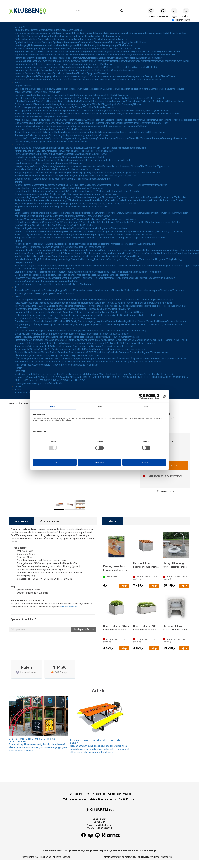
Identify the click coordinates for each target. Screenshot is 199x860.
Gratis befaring (32, 231)
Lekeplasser (21, 262)
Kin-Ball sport (28, 116)
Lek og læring (21, 299)
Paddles (100, 315)
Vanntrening (21, 76)
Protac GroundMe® (71, 222)
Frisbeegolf (94, 98)
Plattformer (106, 64)
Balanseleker (31, 154)
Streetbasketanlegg (186, 253)
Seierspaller (151, 253)
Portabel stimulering (98, 231)
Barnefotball (27, 321)
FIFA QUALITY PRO (120, 377)
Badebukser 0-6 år (46, 36)
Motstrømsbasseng (31, 33)
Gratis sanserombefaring (56, 278)
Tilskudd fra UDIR (116, 343)
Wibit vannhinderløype (72, 330)
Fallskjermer (54, 147)
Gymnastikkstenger (94, 120)
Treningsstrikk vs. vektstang (36, 355)
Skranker (30, 138)
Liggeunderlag (42, 107)
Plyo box (59, 188)
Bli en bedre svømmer (121, 312)
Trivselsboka (166, 290)
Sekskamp (163, 358)
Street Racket (107, 302)
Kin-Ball (102, 89)
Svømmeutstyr (22, 70)
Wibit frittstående (65, 79)
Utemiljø (19, 271)
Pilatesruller (157, 200)
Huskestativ (87, 166)
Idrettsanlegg (98, 101)
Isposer (108, 101)
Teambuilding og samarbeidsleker (31, 147)
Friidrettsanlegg (93, 253)
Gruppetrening (22, 194)
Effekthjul (72, 231)
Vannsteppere (110, 76)
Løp (90, 104)
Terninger (98, 151)
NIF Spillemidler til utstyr (73, 340)
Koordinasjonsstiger (80, 132)
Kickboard (23, 315)
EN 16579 (61, 377)
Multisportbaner (133, 101)
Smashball (145, 89)
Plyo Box (68, 185)
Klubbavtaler (34, 315)
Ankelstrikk (57, 312)
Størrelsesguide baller (96, 309)
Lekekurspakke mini (87, 290)
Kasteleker (81, 151)
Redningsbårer (70, 45)
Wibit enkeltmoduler (47, 79)
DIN (42, 377)
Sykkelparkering (101, 271)
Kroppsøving (21, 120)
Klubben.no (26, 403)
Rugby (150, 98)
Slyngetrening (103, 185)
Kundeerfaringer (76, 361)
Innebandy (107, 113)
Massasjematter (66, 219)
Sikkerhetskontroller (25, 284)
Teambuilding (139, 147)
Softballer (155, 89)
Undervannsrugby (106, 58)
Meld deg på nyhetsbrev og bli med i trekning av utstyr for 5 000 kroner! (99, 799)
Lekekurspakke (104, 290)
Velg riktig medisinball (76, 355)
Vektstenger (97, 188)
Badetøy (106, 312)
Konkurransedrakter (108, 39)
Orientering (141, 98)
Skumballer (80, 157)
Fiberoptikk (82, 231)
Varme (94, 110)
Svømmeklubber (23, 61)
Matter (152, 120)
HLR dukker (82, 45)
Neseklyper (73, 70)
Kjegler (145, 120)
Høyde (59, 104)
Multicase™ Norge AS (161, 857)
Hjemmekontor (100, 349)
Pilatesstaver (169, 200)
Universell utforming (129, 33)
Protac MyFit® (124, 222)
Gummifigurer (62, 166)
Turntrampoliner (170, 138)
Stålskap (54, 247)
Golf (57, 175)
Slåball (57, 302)
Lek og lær (20, 144)
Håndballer (73, 89)
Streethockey (138, 110)
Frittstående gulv (52, 123)
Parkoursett (28, 200)
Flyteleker (82, 73)
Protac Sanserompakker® (161, 222)
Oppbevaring (47, 33)
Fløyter (51, 132)
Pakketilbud (174, 120)
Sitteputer (81, 216)
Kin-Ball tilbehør (42, 116)
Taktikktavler (170, 101)
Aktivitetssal (45, 256)
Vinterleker (20, 178)
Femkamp (173, 358)
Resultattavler (101, 259)
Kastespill (65, 163)
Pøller (169, 213)
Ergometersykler (125, 197)
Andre (107, 178)
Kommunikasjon (180, 213)
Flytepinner (92, 73)
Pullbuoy (108, 67)
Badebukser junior (64, 36)
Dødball (79, 299)
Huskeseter (100, 265)
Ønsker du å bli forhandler (82, 284)
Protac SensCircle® (35, 225)
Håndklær (69, 67)
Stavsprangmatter (142, 123)
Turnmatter (156, 123)
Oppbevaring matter (62, 126)
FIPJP (134, 377)
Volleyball (19, 141)
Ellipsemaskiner (109, 197)
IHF (145, 377)
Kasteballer (93, 89)
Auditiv (75, 234)
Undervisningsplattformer (148, 61)
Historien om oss (60, 361)
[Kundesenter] (163, 11)
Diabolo (29, 172)
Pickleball (142, 126)
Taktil (107, 234)
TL (16, 287)
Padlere (89, 67)
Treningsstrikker (153, 76)
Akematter (39, 178)
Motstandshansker (67, 76)
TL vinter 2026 (119, 290)
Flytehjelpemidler (23, 42)
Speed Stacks (108, 147)
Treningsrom (154, 271)
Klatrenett (107, 166)
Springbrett (80, 138)
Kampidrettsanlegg (61, 259)
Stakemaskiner (140, 197)
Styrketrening (84, 321)
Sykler (62, 175)
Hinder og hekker (62, 132)
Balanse (40, 160)
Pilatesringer (145, 200)
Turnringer (157, 138)
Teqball (112, 271)
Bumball (53, 299)
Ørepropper (128, 70)
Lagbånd (94, 132)
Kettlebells (27, 188)
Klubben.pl (150, 850)
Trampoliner (115, 160)
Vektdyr (106, 216)
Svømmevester (101, 42)
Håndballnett (67, 113)
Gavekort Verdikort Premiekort (93, 61)
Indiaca (76, 113)
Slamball (67, 188)
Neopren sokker (78, 337)
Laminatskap (64, 247)
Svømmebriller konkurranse (118, 51)
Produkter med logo (31, 58)
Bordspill (23, 175)
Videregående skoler (119, 358)
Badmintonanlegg (60, 256)
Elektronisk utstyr (104, 54)
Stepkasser (115, 185)
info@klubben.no (68, 606)
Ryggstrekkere (129, 219)
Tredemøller (180, 197)
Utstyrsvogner (91, 126)
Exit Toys (182, 358)
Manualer (37, 188)
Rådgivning (118, 250)
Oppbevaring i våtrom (119, 126)
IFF (142, 377)
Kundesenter (114, 794)
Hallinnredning (31, 259)
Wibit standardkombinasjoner (97, 79)
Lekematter (62, 169)
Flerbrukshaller (118, 256)
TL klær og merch (23, 293)
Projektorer (113, 231)
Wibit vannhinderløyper (177, 33)
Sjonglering (20, 172)
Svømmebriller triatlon (169, 51)
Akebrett (29, 178)
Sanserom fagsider (24, 234)
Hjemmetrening (22, 197)
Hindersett (109, 120)
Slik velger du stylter (157, 324)
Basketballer (26, 89)
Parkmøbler (87, 271)
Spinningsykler (167, 197)
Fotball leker (39, 321)
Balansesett (44, 154)
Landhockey (126, 110)
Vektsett (87, 188)
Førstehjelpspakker (64, 110)
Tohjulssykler (116, 175)
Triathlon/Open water (112, 70)
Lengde (84, 104)
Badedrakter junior (65, 39)
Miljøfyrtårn (104, 374)
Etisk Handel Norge (119, 374)
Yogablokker (49, 206)
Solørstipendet (54, 340)
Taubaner (179, 265)
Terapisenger (101, 237)
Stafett (118, 104)
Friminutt (34, 333)
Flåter (100, 73)
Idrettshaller (21, 256)
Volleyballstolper (57, 141)
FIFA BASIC (91, 377)
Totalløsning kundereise (44, 244)
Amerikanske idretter (43, 98)
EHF (46, 377)
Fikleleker (33, 216)
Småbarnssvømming (25, 48)
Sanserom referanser (44, 234)
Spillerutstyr (147, 101)
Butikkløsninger (103, 244)
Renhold (69, 33)
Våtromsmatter (154, 58)
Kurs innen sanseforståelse (64, 281)
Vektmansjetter (80, 191)
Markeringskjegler (107, 132)
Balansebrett (29, 213)
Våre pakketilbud (137, 358)
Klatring (132, 98)
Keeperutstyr (118, 101)
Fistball (85, 98)
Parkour (133, 126)
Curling (47, 175)
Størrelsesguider (23, 337)
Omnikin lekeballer (59, 116)
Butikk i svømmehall (51, 330)
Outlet (18, 386)
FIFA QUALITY (104, 377)
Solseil (63, 268)
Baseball (53, 160)
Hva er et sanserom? (62, 346)
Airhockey (32, 299)
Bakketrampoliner (39, 268)
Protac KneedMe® (90, 222)
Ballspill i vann (59, 73)
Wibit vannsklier (154, 79)
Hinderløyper (75, 166)
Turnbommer (122, 138)
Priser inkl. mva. (182, 20)
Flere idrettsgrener (24, 98)
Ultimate (157, 302)
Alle (33, 358)
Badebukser (21, 36)
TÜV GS (41, 380)
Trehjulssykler (129, 175)
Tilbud (18, 389)
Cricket (74, 98)
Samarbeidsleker (93, 147)
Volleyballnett (42, 141)
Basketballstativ (76, 95)
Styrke (53, 194)
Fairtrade (77, 377)
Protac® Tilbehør (85, 225)
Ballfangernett (28, 101)
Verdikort (61, 365)
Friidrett (18, 104)
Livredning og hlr (151, 54)
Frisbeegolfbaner (109, 253)
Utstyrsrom (160, 259)
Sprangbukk (55, 138)
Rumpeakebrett (96, 178)
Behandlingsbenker (45, 110)
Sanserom (20, 231)
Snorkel (124, 315)
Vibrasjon (125, 234)
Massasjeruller (98, 219)
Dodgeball (37, 89)
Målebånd (97, 104)
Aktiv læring (20, 151)
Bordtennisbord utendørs (52, 271)
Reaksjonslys (90, 185)
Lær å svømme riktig (86, 315)
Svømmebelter (86, 42)
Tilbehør (113, 42)
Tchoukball (159, 98)
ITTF (152, 377)
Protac (103, 337)
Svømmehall (21, 54)
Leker (95, 160)
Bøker (42, 151)
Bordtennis (123, 95)
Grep (95, 203)
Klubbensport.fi (127, 850)
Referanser (59, 33)
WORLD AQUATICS (54, 380)
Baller (17, 89)
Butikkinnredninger (87, 54)
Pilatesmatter (132, 200)
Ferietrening (65, 349)
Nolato (89, 337)
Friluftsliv (19, 107)
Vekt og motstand (136, 76)
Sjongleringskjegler (89, 172)
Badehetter (35, 70)
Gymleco (89, 349)
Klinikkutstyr (117, 213)
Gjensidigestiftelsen (112, 340)
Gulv (105, 206)
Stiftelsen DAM (129, 340)
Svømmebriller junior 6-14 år (69, 51)
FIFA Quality (72, 321)
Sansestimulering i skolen (122, 346)
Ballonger (29, 157)
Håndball (19, 113)
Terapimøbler (74, 237)
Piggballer (63, 237)
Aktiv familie (152, 358)
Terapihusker (125, 237)
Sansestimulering (63, 234)
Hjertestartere (39, 45)
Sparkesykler (103, 175)
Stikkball (164, 89)
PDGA (162, 377)
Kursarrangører (93, 64)
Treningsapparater (68, 203)
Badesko (122, 39)
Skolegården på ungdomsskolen (70, 275)
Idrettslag (93, 330)
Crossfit (18, 188)
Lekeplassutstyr (22, 166)
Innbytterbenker (126, 253)
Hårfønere (88, 247)
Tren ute (134, 352)
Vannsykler (122, 76)
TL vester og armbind (63, 293)
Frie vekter (20, 191)
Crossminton (54, 129)
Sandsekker (56, 191)
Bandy (108, 110)
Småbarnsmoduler (77, 169)
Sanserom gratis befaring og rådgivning (163, 231)
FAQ (33, 365)
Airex (24, 349)
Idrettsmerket (62, 333)
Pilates (37, 194)
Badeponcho (86, 48)
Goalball (124, 306)
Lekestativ (125, 166)
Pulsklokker (78, 185)
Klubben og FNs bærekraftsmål (48, 374)
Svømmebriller (22, 51)
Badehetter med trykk (42, 61)
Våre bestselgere (23, 358)
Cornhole (61, 299)
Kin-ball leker (143, 299)
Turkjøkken (88, 107)
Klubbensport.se (101, 850)
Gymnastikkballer (59, 89)
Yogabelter (60, 206)
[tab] (21, 521)
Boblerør (56, 231)
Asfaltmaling (32, 151)
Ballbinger (43, 253)
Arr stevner (27, 104)
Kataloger (124, 321)
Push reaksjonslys (78, 352)
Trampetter (110, 138)
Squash (79, 129)
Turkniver (98, 107)
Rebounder (139, 132)
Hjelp (17, 365)
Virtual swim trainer (179, 61)
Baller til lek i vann (44, 73)
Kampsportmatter (105, 123)
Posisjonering (88, 237)
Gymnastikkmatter (69, 123)
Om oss (127, 794)
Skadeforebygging (76, 309)
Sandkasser (54, 268)
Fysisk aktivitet (78, 349)
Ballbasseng (33, 169)
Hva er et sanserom (34, 278)
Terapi (18, 209)
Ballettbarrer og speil (38, 135)
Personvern (71, 365)
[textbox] (40, 629)
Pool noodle (32, 76)
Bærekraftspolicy (152, 374)
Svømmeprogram (63, 318)
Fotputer (42, 216)
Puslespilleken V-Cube (98, 324)
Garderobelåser (119, 244)
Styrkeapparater (51, 203)
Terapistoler (137, 237)
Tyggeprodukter (94, 216)
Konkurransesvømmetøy (52, 315)
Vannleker (136, 48)
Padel (64, 129)
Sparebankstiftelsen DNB (149, 340)
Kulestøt (77, 104)
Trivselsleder (21, 290)
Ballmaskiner (69, 253)
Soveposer (66, 107)
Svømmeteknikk (141, 67)
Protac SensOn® (68, 225)
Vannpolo (141, 58)
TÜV (35, 380)
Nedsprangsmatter (123, 123)
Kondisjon (45, 194)
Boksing (68, 306)
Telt (73, 107)
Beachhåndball (30, 113)
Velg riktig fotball (99, 321)
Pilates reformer (105, 200)
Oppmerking (140, 253)
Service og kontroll (117, 259)
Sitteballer (71, 216)
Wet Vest (134, 337)
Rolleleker (130, 265)
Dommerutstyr (55, 101)
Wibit (105, 73)
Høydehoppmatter (87, 123)
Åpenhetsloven (136, 374)
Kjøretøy (82, 175)
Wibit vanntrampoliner (135, 79)
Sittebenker (99, 247)
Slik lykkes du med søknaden (74, 343)
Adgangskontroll (30, 30)
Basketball (20, 95)
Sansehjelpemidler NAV (40, 346)
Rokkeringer (76, 163)
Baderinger (47, 42)
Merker (18, 368)
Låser (38, 191)
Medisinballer (57, 185)
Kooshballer (52, 237)
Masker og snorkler (58, 70)
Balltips (50, 306)
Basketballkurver (45, 95)
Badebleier (32, 36)
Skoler (86, 330)
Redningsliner (95, 45)
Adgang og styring (24, 244)
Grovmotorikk (104, 213)
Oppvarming (90, 333)
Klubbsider (141, 42)
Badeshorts (97, 36)
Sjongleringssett (124, 172)
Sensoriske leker (144, 234)
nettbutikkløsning (133, 857)
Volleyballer (54, 92)
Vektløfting (77, 188)
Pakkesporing (75, 794)
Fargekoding (66, 147)
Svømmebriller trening (94, 51)
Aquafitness (69, 312)
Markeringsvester (125, 132)
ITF (148, 377)
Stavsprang (127, 104)
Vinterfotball (113, 321)
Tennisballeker (146, 302)
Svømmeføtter (86, 70)
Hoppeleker (55, 163)
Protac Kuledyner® (108, 222)
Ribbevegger (54, 197)
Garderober (66, 30)
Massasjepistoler (82, 219)
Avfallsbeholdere (31, 271)
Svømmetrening (23, 67)
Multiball (162, 299)
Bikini (96, 39)
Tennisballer (26, 92)
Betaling (53, 365)
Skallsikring (132, 244)
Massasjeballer (50, 219)
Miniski (73, 178)
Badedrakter (21, 39)
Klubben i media (114, 361)
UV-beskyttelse (123, 48)
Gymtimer (51, 333)
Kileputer (69, 135)
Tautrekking (119, 302)
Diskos (52, 104)
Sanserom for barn (82, 346)
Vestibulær (115, 234)
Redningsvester (71, 42)
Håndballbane (45, 259)
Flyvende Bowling (91, 299)
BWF (38, 377)
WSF (84, 380)
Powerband (63, 352)
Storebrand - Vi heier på (172, 340)
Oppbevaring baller (43, 126)
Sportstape (158, 101)
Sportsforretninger (85, 358)
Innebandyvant (164, 113)
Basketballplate (91, 95)
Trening (18, 182)
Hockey (101, 110)
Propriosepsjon (97, 234)
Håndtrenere (43, 228)
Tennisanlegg (132, 259)
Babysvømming (41, 64)
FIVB (139, 377)
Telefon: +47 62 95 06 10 (99, 828)
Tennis (86, 129)
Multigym (25, 203)
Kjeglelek (154, 299)
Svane (30, 380)
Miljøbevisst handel (24, 374)
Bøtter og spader (53, 178)
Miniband (45, 352)
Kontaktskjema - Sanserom (38, 281)
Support (142, 244)
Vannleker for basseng (126, 58)
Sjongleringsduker (71, 172)
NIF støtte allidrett (93, 340)
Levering (39, 365)
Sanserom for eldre (100, 346)
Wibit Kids (78, 79)
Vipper (187, 265)
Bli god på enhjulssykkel (37, 324)
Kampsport (116, 98)
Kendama (62, 324)
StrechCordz (127, 67)
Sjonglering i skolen (118, 324)
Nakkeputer (52, 216)
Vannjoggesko (83, 76)
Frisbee (36, 163)
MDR (156, 377)
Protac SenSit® (52, 225)
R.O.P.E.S (91, 352)
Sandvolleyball (72, 141)
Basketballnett (61, 95)
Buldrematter (37, 123)
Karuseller (97, 166)
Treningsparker (105, 203)
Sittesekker (113, 237)
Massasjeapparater (33, 219)
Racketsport (186, 120)
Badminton (32, 129)
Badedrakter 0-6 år (47, 39)
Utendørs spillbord (73, 271)
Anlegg (18, 30)
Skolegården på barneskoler (41, 275)
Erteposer (47, 120)
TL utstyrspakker (35, 290)
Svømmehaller (102, 358)
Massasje (19, 219)
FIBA (84, 377)
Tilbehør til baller (40, 92)
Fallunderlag (49, 166)
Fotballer (46, 89)
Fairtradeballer (56, 383)
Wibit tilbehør (118, 79)
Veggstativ (104, 95)
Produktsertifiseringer (25, 377)
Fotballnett (86, 101)
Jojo (42, 172)
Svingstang (91, 138)
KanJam (133, 299)
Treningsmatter (143, 185)
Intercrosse (105, 98)
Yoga (31, 194)
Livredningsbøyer (54, 45)
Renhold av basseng (51, 58)
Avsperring (33, 253)
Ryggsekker (55, 107)
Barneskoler (41, 358)
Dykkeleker (71, 73)
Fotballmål (76, 101)
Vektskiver (101, 191)
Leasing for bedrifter (87, 365)
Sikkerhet (135, 166)
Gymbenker (79, 120)
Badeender (30, 73)
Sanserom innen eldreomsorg (102, 278)
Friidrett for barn (41, 104)
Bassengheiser (46, 250)
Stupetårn (99, 33)
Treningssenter (42, 284)
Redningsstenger (110, 45)
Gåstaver (32, 228)
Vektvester (124, 191)
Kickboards (79, 67)
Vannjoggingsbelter (126, 42)
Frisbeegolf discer (23, 392)
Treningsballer (128, 185)
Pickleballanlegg (86, 259)
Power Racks (36, 203)
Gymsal (42, 333)
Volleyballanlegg (174, 259)
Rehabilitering (21, 228)
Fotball (18, 101)
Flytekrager (58, 42)
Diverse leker (26, 163)
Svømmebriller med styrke (145, 51)
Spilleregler (123, 333)
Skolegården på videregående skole (103, 275)
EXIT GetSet (53, 349)
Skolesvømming (78, 64)
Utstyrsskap (78, 126)
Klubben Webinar (137, 321)
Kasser (30, 126)
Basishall (73, 256)
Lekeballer (111, 89)
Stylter (96, 154)
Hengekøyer (29, 107)
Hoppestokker (69, 154)
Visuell (133, 234)
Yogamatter (37, 206)
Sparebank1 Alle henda (49, 343)
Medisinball (35, 352)
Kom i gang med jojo (77, 324)
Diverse (164, 76)
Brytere (63, 231)
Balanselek (20, 154)
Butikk (71, 250)
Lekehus (116, 166)
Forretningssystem (112, 857)
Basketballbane (85, 256)
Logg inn (174, 11)
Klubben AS (20, 361)
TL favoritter (178, 290)
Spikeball (119, 147)
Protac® (62, 216)
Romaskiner (154, 197)
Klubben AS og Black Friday (149, 361)
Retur (46, 365)
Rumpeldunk (78, 147)
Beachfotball (42, 101)
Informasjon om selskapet (39, 361)
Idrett (17, 82)
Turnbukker (134, 138)
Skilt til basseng (68, 58)
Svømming (20, 27)
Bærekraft (20, 371)
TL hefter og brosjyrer (54, 290)
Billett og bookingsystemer (65, 54)
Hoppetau (119, 120)
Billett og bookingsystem (68, 244)
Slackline (88, 154)
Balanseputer (54, 213)
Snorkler (117, 67)
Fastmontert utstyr (122, 54)
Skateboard (91, 175)
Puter (164, 213)
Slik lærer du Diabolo (137, 324)
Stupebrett (88, 33)
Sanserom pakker (127, 231)
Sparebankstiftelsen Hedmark (140, 343)
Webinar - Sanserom (176, 321)
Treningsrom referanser (124, 203)
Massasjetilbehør (113, 219)
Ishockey (115, 110)
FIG (130, 377)
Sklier (142, 166)
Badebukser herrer (82, 36)
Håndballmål (55, 113)
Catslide (43, 349)
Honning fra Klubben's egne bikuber (32, 383)
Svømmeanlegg (22, 250)
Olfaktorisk (84, 234)
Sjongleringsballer (53, 172)
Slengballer (134, 89)
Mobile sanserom (151, 278)
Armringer (37, 42)
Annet (130, 45)
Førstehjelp (20, 110)
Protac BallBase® (52, 222)
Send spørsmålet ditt (84, 629)
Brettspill (39, 175)
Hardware (150, 244)
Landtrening (98, 67)
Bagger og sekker (39, 67)
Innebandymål (150, 113)
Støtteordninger (22, 340)
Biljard (57, 98)
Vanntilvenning (88, 318)
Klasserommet (76, 333)
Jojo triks (53, 324)
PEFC (167, 377)
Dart (80, 98)
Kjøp (124, 585)
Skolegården (21, 275)
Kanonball (83, 89)
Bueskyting (65, 98)
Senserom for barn (78, 278)
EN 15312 (52, 377)
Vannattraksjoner (147, 33)
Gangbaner (147, 213)
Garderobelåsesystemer (38, 247)
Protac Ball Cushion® (33, 222)
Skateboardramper (166, 253)
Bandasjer (31, 110)
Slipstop (116, 315)
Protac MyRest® (140, 222)
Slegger (105, 104)
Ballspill (43, 306)
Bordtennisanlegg (102, 256)
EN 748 (69, 377)
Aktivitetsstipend (38, 340)
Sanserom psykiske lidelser (130, 278)
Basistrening (37, 185)
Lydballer (30, 237)
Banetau (42, 30)
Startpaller (78, 33)
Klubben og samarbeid (95, 361)
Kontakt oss (25, 365)
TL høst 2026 (71, 290)
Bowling (31, 175)
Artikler (18, 296)
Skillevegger (77, 247)
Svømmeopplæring (24, 64)
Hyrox (27, 352)
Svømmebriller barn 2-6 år (42, 51)
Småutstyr (81, 58)
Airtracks (25, 123)
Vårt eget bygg (129, 361)
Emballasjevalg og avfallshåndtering (81, 374)
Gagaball (110, 299)
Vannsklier (161, 33)
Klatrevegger (62, 200)
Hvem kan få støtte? (98, 343)
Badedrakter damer (84, 39)
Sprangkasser (67, 138)
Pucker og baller (153, 110)
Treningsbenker (85, 203)
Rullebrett (85, 213)
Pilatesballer (119, 200)
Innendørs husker (47, 169)
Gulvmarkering (66, 120)
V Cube (157, 172)
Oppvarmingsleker (28, 302)
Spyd (111, 104)
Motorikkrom (21, 169)
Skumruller (25, 206)
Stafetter (128, 147)
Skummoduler (42, 138)
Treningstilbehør (23, 132)
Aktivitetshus (33, 256)
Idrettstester (142, 306)
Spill (17, 175)
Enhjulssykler (56, 154)
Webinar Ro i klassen (156, 321)
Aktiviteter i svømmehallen (38, 312)
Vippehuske (163, 166)
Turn (17, 135)
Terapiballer (20, 237)
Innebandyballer (119, 113)
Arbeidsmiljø (166, 374)
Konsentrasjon (22, 216)
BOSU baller (33, 349)
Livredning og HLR (23, 45)
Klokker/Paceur (92, 250)
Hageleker (20, 160)
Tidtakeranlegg (111, 33)
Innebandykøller (135, 113)
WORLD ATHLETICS (72, 380)
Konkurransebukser (112, 36)
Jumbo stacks (122, 299)
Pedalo (76, 213)
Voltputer (182, 138)
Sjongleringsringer (107, 172)
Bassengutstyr (53, 30)
